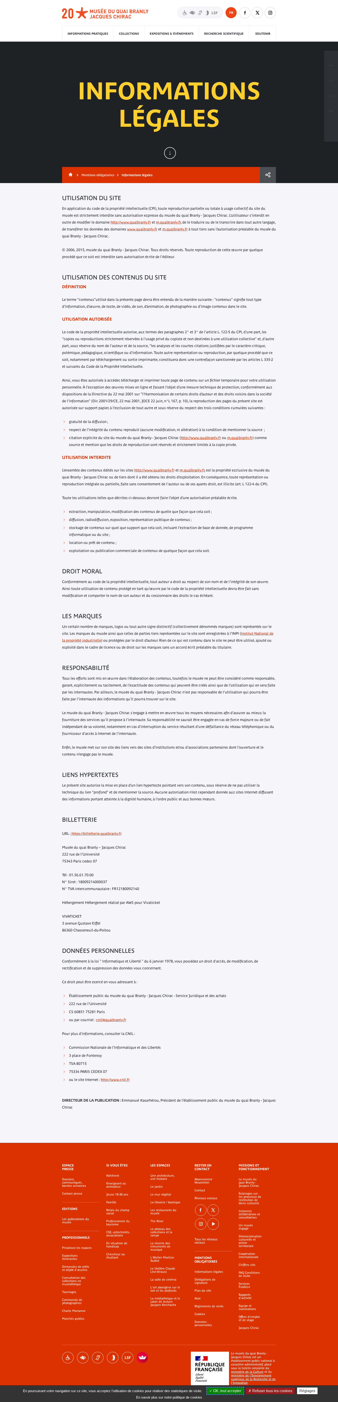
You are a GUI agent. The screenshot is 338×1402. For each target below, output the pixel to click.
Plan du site (203, 1290)
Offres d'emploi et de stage (249, 1318)
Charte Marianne (74, 1311)
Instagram (270, 12)
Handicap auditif (97, 1357)
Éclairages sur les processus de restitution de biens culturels (250, 1198)
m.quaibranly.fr (168, 222)
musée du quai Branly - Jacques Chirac (105, 13)
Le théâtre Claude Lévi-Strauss (162, 1270)
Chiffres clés (247, 1265)
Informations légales (209, 1271)
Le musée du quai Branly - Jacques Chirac (249, 1182)
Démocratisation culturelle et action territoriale (250, 1241)
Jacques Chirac (249, 1328)
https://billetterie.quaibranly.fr (96, 833)
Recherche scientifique (223, 33)
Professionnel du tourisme (118, 1223)
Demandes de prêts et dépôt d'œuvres (75, 1268)
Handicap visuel (83, 1357)
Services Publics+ (244, 1285)
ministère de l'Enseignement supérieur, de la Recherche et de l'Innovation (253, 1379)
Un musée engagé (246, 1227)
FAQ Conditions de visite (249, 1274)
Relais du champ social (117, 1212)
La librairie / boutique (165, 1202)
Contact (200, 1190)
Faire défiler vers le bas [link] (170, 153)
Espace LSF (127, 1357)
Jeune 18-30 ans (117, 1194)
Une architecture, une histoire (162, 1177)
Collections (129, 33)
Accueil (69, 175)
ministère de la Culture (247, 1371)
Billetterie (331, 58)
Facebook (200, 1210)
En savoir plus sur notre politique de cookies (169, 1397)
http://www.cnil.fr (115, 1079)
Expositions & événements (171, 33)
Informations (331, 73)
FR (231, 12)
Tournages (69, 1292)
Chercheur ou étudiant (115, 1256)
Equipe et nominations (247, 1307)
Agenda (331, 88)
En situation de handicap (116, 1245)
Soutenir (262, 33)
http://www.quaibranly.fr (131, 222)
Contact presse (72, 1193)
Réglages (307, 1391)
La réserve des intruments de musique (160, 1246)
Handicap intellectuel (112, 1357)
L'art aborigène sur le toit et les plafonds (165, 1289)
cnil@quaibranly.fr (111, 1020)
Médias (331, 103)
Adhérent (112, 1175)
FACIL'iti (142, 1357)
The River (156, 1221)
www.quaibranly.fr (142, 229)
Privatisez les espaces (77, 1248)
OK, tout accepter (226, 1391)
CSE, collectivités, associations (118, 1234)
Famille (111, 1202)
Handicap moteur (68, 1357)
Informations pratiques (88, 33)
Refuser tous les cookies (271, 1391)
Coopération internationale (248, 1255)
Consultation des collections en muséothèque (74, 1281)
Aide (198, 1298)
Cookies (200, 1314)
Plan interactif (331, 118)
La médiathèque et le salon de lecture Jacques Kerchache (165, 1302)
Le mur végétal (160, 1194)
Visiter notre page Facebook (245, 12)
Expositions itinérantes (70, 1257)
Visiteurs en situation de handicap (200, 12)
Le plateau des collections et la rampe (161, 1232)
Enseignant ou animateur (116, 1185)
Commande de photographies (72, 1301)
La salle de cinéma (163, 1279)
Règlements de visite (209, 1306)
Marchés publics (73, 1318)
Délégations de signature (205, 1281)
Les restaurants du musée (163, 1212)
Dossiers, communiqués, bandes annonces (74, 1182)
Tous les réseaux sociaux (206, 1241)
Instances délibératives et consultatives (249, 1214)
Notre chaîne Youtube (213, 1224)
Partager (268, 175)
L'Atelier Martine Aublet (162, 1259)
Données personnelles (203, 1323)
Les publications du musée (75, 1221)
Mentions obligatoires (97, 175)
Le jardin (156, 1186)
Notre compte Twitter (257, 12)
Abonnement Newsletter (203, 1181)
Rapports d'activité (245, 1296)
